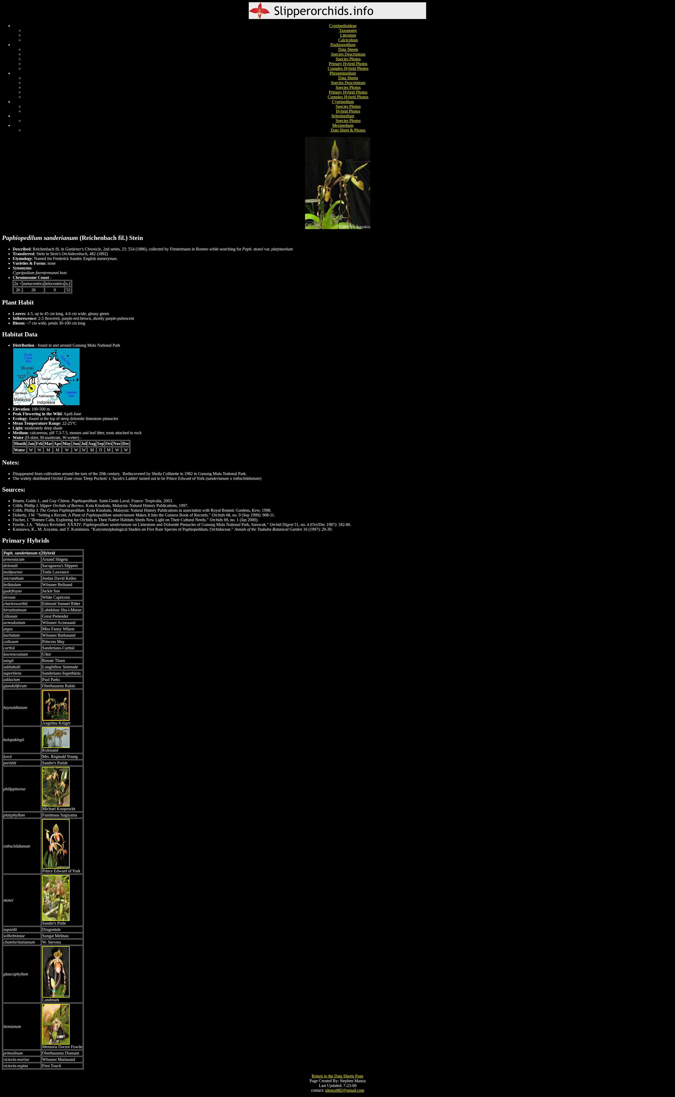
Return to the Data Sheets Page (337, 1076)
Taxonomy (348, 30)
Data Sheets (348, 49)
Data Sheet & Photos (348, 130)
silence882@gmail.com (344, 1090)
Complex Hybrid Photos (348, 68)
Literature (348, 35)
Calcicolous (348, 40)
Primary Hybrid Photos (348, 63)
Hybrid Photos (348, 111)
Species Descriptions (348, 54)
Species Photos (348, 59)
